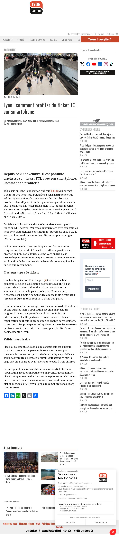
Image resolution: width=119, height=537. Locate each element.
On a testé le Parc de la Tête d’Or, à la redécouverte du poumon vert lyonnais (97, 161)
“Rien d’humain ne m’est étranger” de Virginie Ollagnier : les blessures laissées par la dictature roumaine (97, 346)
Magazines (99, 34)
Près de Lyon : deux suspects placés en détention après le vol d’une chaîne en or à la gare (69, 458)
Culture (53, 39)
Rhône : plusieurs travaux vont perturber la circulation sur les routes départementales (97, 371)
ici (46, 280)
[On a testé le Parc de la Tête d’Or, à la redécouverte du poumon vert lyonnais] (49, 479)
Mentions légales (26, 523)
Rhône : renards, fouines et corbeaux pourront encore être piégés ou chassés (97, 184)
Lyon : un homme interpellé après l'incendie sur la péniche (94, 384)
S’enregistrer (87, 34)
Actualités (7, 39)
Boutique (110, 34)
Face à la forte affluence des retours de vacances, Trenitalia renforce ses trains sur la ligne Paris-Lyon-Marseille (97, 331)
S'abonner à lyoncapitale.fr (100, 39)
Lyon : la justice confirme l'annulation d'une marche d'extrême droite (22, 511)
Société (20, 39)
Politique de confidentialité (54, 523)
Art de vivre (67, 39)
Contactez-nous (10, 523)
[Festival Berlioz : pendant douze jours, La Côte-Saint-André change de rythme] (21, 472)
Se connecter (74, 34)
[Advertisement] (41, 149)
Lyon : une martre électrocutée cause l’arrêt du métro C (96, 172)
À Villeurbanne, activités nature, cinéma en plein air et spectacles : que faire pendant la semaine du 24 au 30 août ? (97, 317)
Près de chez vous (37, 39)
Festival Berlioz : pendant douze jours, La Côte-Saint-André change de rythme (20, 479)
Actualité (15, 501)
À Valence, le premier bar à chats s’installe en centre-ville (94, 358)
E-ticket (55, 191)
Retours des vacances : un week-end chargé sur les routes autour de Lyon (96, 406)
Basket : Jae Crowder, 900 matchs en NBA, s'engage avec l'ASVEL (96, 395)
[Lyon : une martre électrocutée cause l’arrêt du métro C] (49, 494)
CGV (38, 523)
